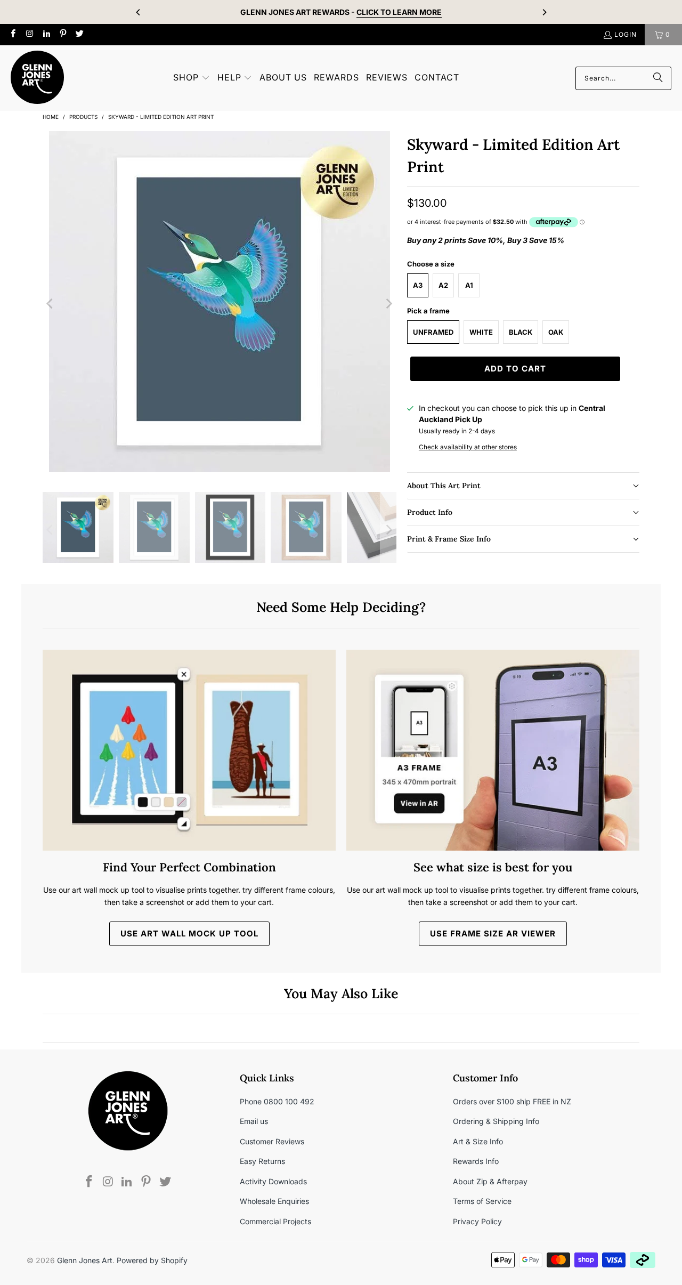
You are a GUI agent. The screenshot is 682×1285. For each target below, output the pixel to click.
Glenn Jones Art (84, 1260)
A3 (418, 285)
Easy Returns (262, 1161)
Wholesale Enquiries (274, 1201)
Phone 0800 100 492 (277, 1101)
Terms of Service (482, 1201)
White (481, 332)
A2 (443, 285)
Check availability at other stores (468, 447)
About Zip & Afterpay (490, 1181)
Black (520, 332)
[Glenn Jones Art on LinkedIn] (46, 34)
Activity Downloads (273, 1181)
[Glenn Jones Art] (37, 78)
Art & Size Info (478, 1141)
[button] (191, 78)
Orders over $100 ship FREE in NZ (512, 1101)
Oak (555, 332)
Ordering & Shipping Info (496, 1121)
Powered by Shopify (152, 1260)
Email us (254, 1121)
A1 (469, 285)
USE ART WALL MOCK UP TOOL (189, 933)
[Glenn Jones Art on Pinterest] (62, 34)
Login (625, 34)
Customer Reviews (272, 1141)
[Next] (544, 12)
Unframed (433, 332)
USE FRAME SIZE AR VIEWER (493, 933)
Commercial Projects (275, 1221)
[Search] (658, 78)
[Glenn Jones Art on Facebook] (12, 34)
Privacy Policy (477, 1221)
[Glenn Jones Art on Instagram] (29, 34)
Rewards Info (476, 1161)
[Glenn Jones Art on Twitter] (79, 34)
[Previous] (138, 12)
